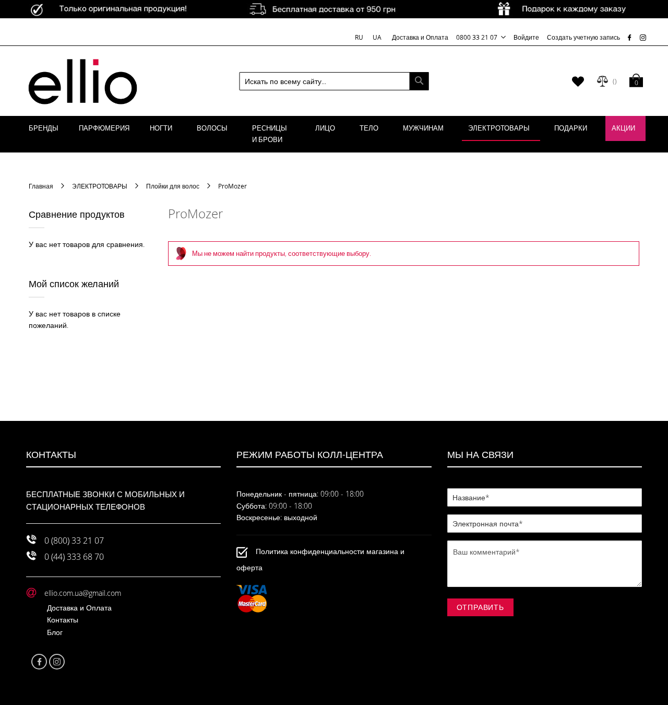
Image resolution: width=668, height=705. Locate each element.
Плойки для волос (173, 186)
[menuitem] (43, 128)
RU (360, 37)
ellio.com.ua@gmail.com (82, 593)
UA (377, 37)
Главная (42, 186)
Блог (55, 632)
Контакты (62, 620)
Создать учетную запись (583, 37)
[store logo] (82, 81)
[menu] (334, 134)
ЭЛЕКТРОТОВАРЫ (100, 186)
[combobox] (334, 81)
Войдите (526, 37)
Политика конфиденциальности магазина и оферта (320, 559)
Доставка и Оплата (420, 37)
